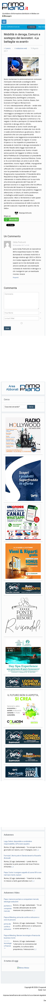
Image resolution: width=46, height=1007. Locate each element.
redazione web (21, 48)
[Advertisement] (23, 359)
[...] (12, 853)
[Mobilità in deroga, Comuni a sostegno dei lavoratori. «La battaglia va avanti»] (23, 66)
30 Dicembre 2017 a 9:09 (21, 245)
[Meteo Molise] (23, 968)
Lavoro (8, 48)
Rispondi (16, 277)
